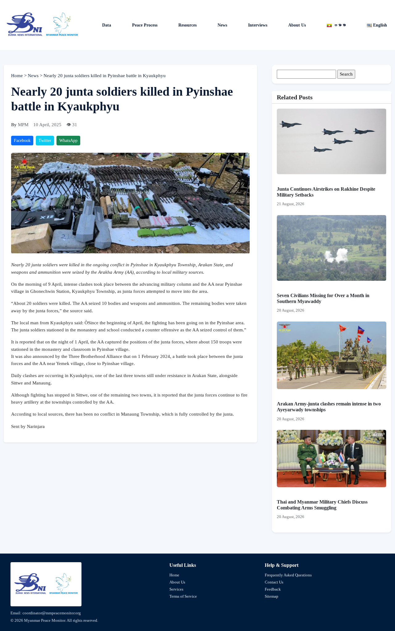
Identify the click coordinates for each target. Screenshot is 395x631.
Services (176, 589)
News (34, 75)
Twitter (45, 140)
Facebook (22, 140)
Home (17, 75)
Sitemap (271, 596)
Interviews (257, 25)
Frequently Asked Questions (288, 575)
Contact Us (274, 582)
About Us (297, 25)
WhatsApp (68, 140)
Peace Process (144, 25)
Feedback (273, 589)
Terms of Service (183, 596)
